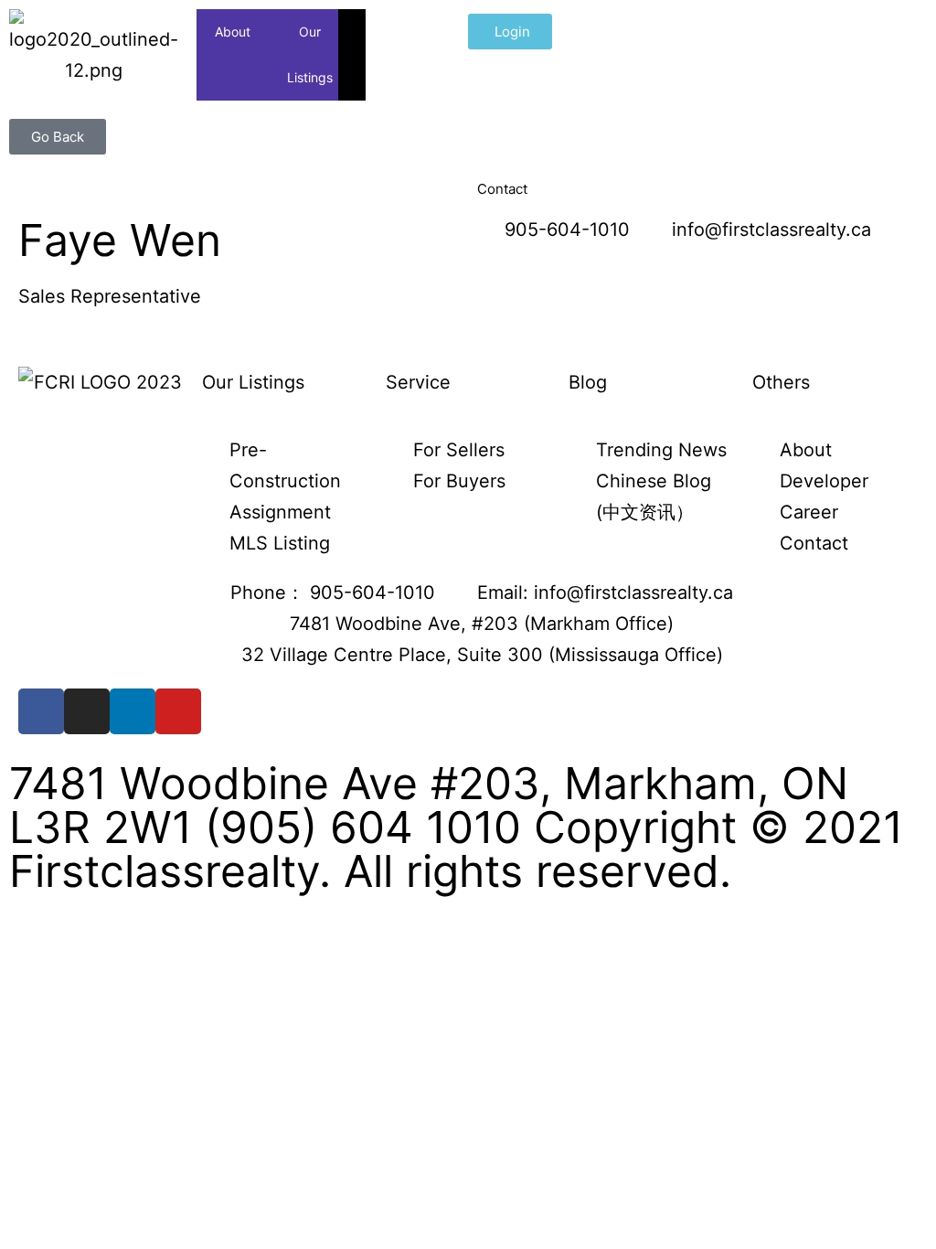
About (232, 31)
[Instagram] (87, 711)
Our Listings (310, 54)
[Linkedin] (132, 711)
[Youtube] (178, 711)
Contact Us (712, 54)
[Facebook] (41, 711)
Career (632, 31)
